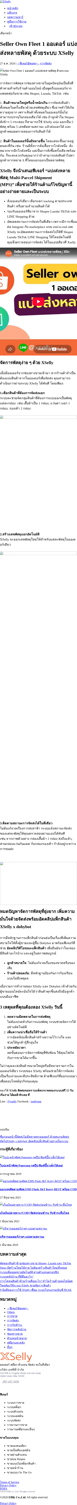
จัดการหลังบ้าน (16, 1329)
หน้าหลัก (12, 8)
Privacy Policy (8, 1485)
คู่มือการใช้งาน (16, 21)
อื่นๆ (10, 1347)
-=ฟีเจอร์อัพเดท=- (27, 63)
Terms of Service (9, 1482)
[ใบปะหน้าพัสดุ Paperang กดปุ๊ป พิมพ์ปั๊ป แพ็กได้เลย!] (32, 1157)
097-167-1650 (10, 1381)
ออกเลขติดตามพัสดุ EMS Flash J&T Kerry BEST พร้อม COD (38, 1189)
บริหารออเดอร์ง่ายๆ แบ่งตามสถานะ (22, 1236)
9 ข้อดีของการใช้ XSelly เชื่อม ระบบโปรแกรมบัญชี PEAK (36, 1289)
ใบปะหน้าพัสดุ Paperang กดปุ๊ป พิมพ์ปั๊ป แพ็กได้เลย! (31, 1165)
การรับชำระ (14, 1324)
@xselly (12, 1101)
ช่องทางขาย (15, 1333)
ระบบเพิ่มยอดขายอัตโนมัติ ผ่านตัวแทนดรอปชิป (29, 1272)
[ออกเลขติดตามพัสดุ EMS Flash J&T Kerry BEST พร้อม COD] (38, 1181)
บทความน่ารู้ (15, 17)
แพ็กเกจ (12, 12)
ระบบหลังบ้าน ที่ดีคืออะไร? (16, 1276)
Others (11, 1312)
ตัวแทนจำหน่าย (17, 1338)
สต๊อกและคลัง (16, 1342)
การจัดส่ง (46, 63)
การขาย (12, 1316)
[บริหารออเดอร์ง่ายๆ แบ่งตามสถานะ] (23, 1228)
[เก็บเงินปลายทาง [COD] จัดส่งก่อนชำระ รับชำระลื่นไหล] (36, 1204)
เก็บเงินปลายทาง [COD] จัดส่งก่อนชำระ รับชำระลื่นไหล (34, 1212)
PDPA (3, 1488)
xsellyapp (36, 1101)
